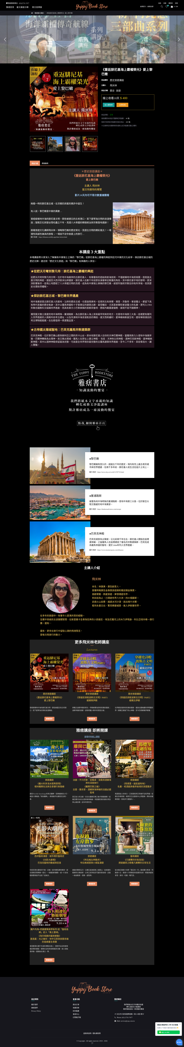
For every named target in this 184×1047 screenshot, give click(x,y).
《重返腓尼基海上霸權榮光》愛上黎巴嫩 (59, 13)
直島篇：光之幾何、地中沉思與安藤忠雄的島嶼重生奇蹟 (49, 940)
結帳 (176, 3)
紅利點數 (76, 1011)
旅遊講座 (49, 780)
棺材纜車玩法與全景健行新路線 (49, 786)
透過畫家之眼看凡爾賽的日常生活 (135, 863)
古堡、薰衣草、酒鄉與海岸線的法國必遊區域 (92, 791)
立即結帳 (122, 105)
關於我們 (34, 1004)
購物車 (171, 3)
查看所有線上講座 (92, 737)
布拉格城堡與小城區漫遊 (92, 863)
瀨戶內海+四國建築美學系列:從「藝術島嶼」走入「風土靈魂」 (49, 930)
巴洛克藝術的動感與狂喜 (49, 863)
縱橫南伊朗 (92, 700)
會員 (159, 3)
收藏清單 (76, 1008)
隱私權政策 (97, 1033)
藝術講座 (134, 856)
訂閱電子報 (77, 1017)
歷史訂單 (76, 1004)
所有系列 (45, 163)
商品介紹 (35, 163)
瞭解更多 (49, 719)
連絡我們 (34, 1008)
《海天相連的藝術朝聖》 (49, 934)
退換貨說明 (87, 1033)
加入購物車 (109, 105)
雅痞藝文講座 (39, 13)
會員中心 (76, 1014)
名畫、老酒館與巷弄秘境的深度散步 (135, 786)
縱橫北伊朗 (134, 700)
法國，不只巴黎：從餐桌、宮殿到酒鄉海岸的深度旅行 (92, 781)
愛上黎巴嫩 (49, 700)
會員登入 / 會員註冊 (146, 6)
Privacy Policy (36, 1011)
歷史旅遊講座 (49, 694)
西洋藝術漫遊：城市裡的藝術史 (49, 856)
